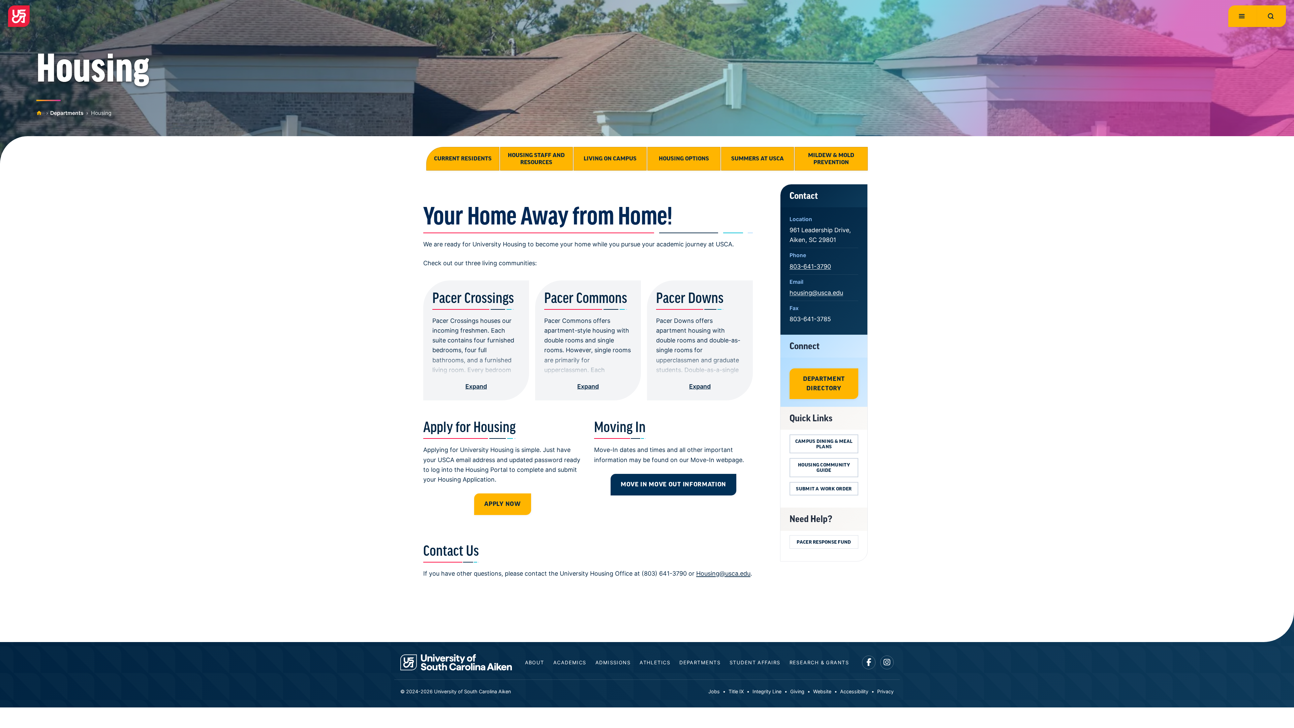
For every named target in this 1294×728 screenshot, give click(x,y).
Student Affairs (755, 662)
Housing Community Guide (824, 467)
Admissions (612, 662)
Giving (797, 691)
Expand (476, 386)
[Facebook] (869, 662)
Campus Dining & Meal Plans (824, 443)
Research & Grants (819, 662)
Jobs (714, 691)
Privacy (885, 691)
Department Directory (824, 383)
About (534, 662)
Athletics (655, 662)
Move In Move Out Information (673, 484)
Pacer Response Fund (824, 542)
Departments (67, 113)
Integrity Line (766, 691)
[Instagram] (887, 662)
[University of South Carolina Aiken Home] (19, 16)
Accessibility (854, 691)
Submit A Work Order (824, 488)
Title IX (736, 691)
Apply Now (502, 503)
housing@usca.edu (816, 292)
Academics (569, 662)
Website (822, 691)
